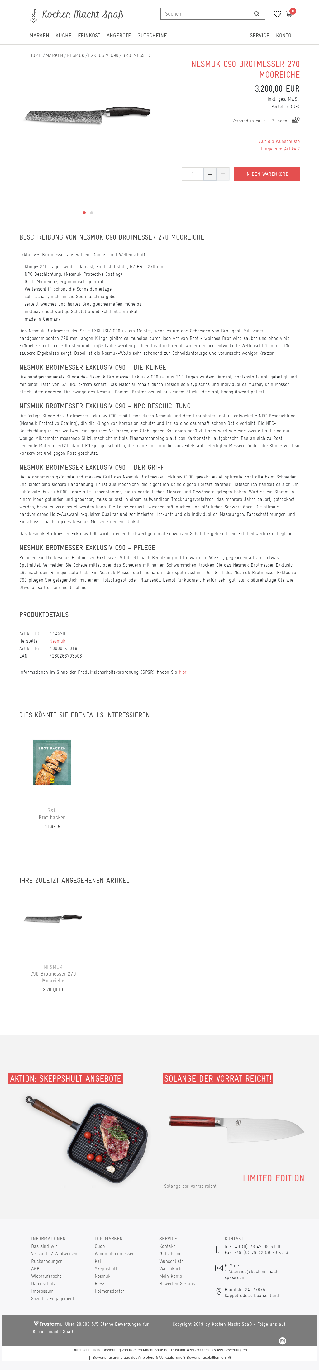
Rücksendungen (47, 1261)
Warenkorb (170, 1269)
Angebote (119, 35)
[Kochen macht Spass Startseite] (35, 55)
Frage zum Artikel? (280, 149)
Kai (98, 1261)
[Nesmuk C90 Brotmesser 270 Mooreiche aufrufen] (53, 923)
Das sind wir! (45, 1246)
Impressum (42, 1291)
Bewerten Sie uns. (178, 1284)
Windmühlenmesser (114, 1254)
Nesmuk (75, 55)
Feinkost (89, 35)
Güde (100, 1246)
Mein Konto (171, 1276)
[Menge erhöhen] (210, 174)
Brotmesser (136, 55)
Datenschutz (43, 1284)
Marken (39, 35)
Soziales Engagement (52, 1298)
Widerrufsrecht (46, 1276)
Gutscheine (152, 35)
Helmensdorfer (109, 1291)
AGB (35, 1269)
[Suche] (257, 13)
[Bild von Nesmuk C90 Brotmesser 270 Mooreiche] (87, 115)
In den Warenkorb (266, 174)
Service (259, 35)
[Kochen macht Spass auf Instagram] (282, 1341)
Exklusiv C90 (103, 55)
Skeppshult (106, 1269)
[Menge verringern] (223, 174)
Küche (63, 35)
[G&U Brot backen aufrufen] (52, 766)
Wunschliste (171, 1261)
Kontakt (167, 1246)
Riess (100, 1284)
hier (183, 672)
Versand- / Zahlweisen (54, 1254)
